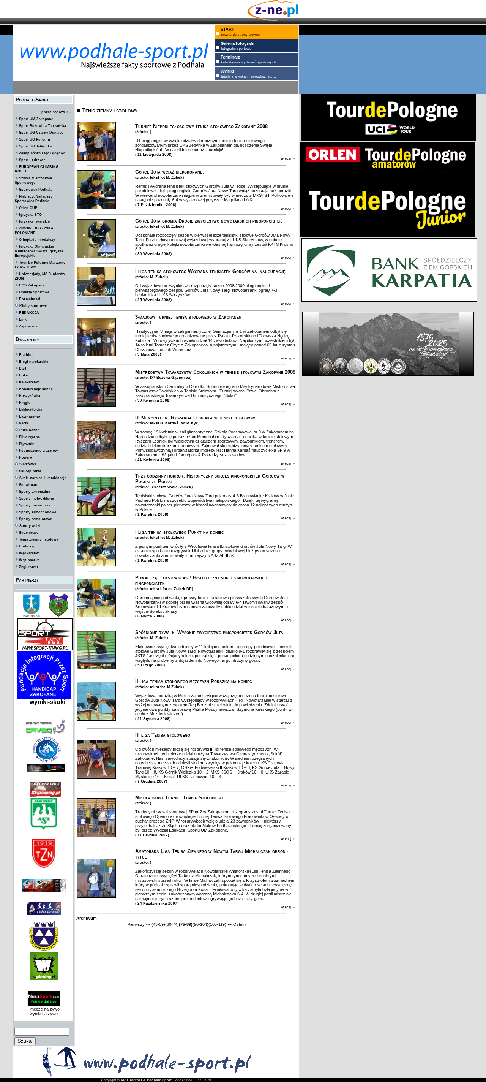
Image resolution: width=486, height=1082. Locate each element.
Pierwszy (136, 924)
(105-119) (217, 924)
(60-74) (172, 924)
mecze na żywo (44, 1009)
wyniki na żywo (44, 1013)
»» (229, 924)
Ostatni (239, 924)
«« (148, 924)
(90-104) (200, 924)
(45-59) (158, 924)
